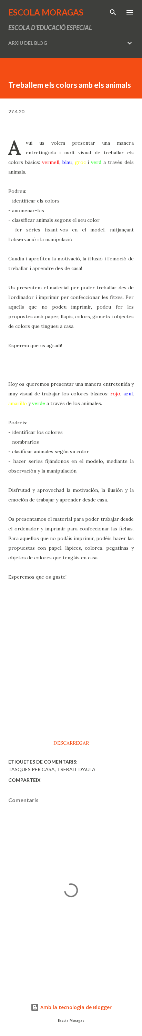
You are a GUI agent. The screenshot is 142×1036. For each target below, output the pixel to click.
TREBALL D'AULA (76, 769)
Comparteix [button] (24, 780)
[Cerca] (113, 12)
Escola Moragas (45, 12)
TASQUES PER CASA (31, 769)
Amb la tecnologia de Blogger (75, 1007)
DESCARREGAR (71, 743)
